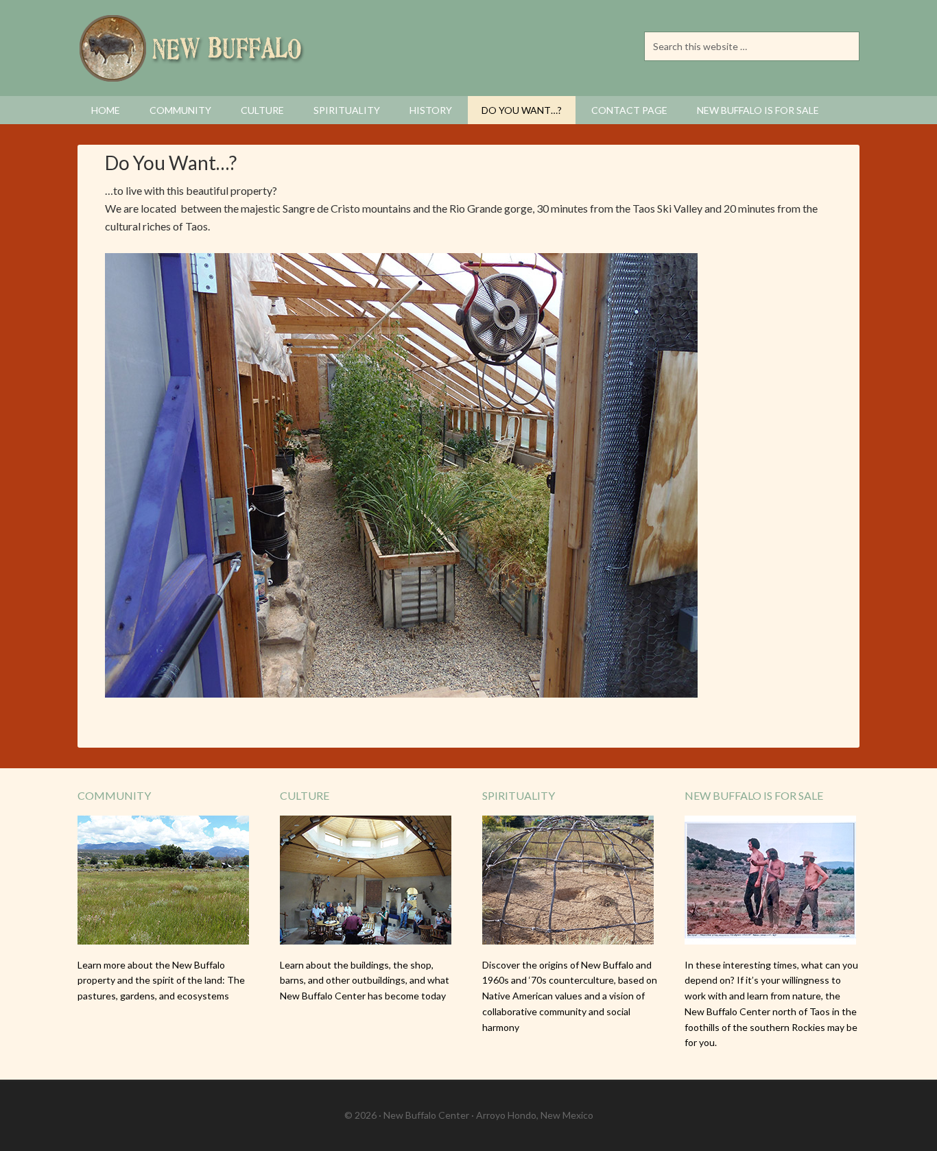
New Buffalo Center (194, 48)
